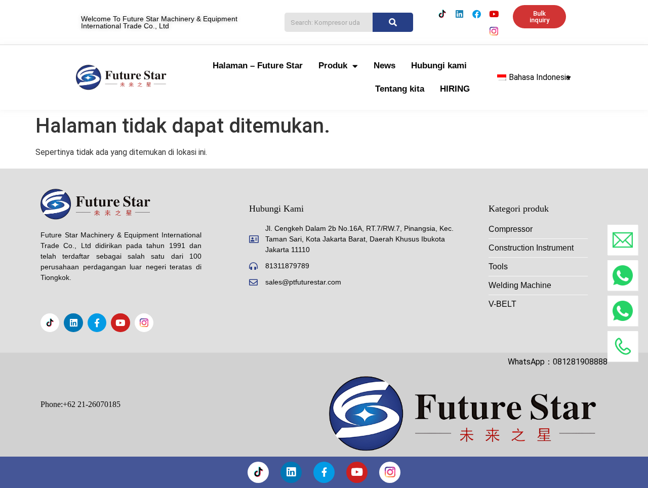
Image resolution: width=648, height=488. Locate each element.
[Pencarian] (393, 22)
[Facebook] (476, 13)
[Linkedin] (459, 13)
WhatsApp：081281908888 (558, 362)
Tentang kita (399, 89)
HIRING (455, 89)
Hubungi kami (439, 65)
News (384, 65)
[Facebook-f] (97, 322)
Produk (332, 65)
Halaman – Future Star (258, 65)
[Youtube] (494, 13)
